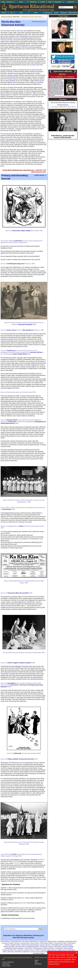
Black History (73, 12)
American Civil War (6, 40)
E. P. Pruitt (13, 854)
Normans (17, 943)
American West (25, 943)
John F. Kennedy (61, 19)
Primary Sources (62, 105)
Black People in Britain (47, 943)
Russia (56, 12)
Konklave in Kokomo (25, 663)
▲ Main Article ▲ (40, 175)
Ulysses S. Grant (12, 103)
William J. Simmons (34, 134)
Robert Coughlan (13, 663)
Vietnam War (43, 941)
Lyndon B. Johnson (29, 950)
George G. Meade (12, 75)
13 (70, 107)
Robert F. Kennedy (41, 950)
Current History (6, 509)
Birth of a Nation (26, 137)
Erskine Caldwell (13, 759)
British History (34, 941)
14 (72, 107)
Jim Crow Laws (35, 951)
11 (66, 107)
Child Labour (57, 946)
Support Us (70, 2)
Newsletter (58, 2)
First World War (11, 150)
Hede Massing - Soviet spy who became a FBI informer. (62, 137)
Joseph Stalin (26, 951)
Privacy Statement (8, 962)
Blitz (65, 943)
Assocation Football (7, 943)
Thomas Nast (16, 230)
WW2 (35, 12)
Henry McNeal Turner (13, 80)
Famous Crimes (35, 943)
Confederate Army (25, 36)
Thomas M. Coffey (13, 593)
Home (3, 2)
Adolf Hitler (18, 951)
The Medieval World (57, 945)
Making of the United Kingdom (30, 945)
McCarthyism (44, 946)
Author (43, 2)
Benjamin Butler (32, 101)
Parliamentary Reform (11, 948)
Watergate (61, 941)
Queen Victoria (52, 950)
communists (32, 151)
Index (21, 2)
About (37, 960)
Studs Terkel (14, 685)
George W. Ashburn (12, 70)
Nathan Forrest (13, 38)
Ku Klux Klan (19, 31)
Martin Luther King (8, 951)
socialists (25, 151)
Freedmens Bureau (12, 79)
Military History (52, 941)
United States (71, 943)
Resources (33, 2)
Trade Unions (28, 948)
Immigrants (35, 43)
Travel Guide (58, 948)
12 (68, 107)
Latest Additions (12, 2)
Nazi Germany (68, 945)
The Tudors (25, 941)
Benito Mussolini (45, 951)
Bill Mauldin (17, 753)
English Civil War (15, 945)
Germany (47, 12)
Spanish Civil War (20, 946)
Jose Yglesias (12, 683)
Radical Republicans (23, 45)
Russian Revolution (48, 948)
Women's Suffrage (68, 946)
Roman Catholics (15, 151)
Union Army (31, 70)
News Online (6, 966)
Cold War (7, 945)
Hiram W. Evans (37, 153)
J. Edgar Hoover (61, 950)
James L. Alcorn (12, 330)
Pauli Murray (11, 350)
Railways (20, 948)
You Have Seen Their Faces (26, 759)
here (33, 918)
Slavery (51, 946)
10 (64, 107)
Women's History (66, 12)
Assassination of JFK (70, 941)
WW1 (21, 12)
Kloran (21, 526)
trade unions (36, 65)
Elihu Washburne (28, 330)
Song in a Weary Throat (20, 354)
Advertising (6, 964)
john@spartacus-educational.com (23, 170)
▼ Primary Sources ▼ (39, 21)
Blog (49, 2)
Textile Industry (37, 948)
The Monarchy (58, 943)
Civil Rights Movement (32, 946)
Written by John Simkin (42, 957)
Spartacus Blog (68, 948)
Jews (8, 151)
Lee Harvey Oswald (38, 953)
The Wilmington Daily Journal (15, 263)
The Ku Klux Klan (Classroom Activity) (63, 102)
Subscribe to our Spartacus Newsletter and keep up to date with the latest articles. (23, 936)
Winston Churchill (62, 40)
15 (74, 107)
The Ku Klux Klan (27, 135)
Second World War (16, 941)
